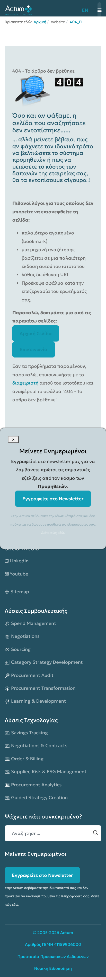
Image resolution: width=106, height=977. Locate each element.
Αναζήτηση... (95, 832)
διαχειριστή (26, 383)
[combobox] (53, 833)
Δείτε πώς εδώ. (53, 532)
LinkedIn (18, 561)
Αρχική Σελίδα (36, 333)
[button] (99, 10)
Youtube (18, 574)
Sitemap (19, 592)
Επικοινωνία (34, 349)
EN (85, 10)
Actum (66, 932)
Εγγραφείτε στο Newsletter (42, 875)
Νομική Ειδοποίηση (53, 968)
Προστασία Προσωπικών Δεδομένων (53, 956)
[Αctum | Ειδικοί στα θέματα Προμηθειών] (18, 10)
